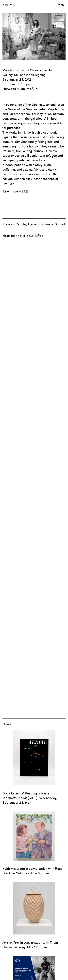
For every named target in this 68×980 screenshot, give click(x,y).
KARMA (8, 5)
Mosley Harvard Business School (41, 224)
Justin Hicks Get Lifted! (27, 236)
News (6, 724)
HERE (23, 191)
